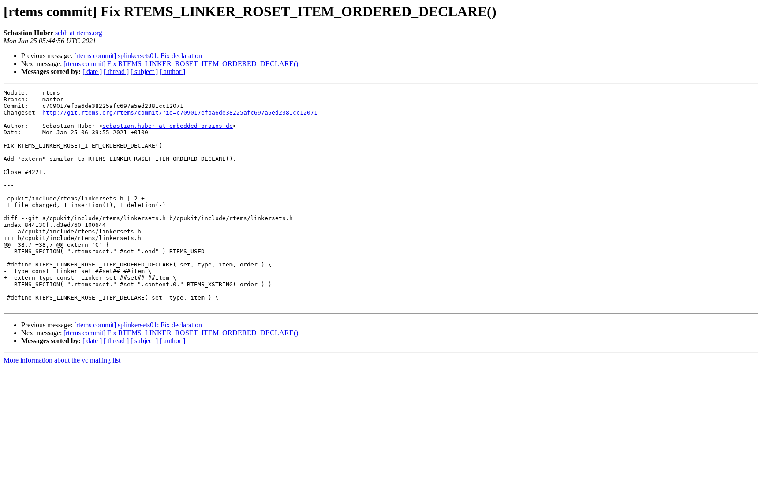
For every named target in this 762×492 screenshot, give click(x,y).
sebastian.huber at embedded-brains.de (167, 125)
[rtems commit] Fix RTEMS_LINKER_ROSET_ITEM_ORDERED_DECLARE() (181, 63)
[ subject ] (144, 71)
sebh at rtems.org (78, 33)
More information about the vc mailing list (62, 360)
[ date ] (92, 71)
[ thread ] (116, 71)
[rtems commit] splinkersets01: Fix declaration (138, 55)
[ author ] (172, 71)
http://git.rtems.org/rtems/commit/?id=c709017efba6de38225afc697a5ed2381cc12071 (180, 112)
